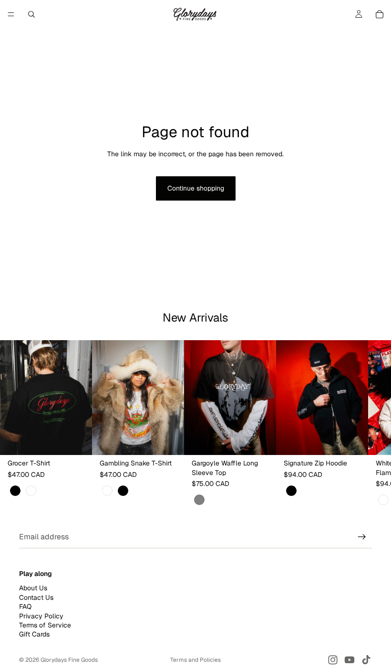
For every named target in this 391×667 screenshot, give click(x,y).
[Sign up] (362, 537)
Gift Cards (34, 634)
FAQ (25, 606)
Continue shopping (195, 188)
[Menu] (11, 14)
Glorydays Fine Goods (69, 660)
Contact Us (36, 597)
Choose (85, 439)
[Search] (31, 14)
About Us (33, 588)
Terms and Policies (195, 660)
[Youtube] (349, 660)
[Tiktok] (366, 660)
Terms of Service (45, 625)
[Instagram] (333, 660)
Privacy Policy (41, 616)
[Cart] (379, 14)
